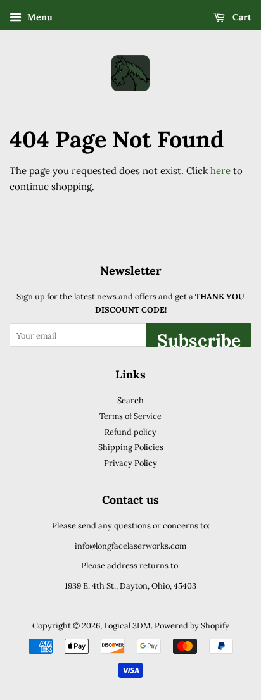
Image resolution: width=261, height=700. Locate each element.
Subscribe (199, 338)
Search (130, 400)
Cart (240, 17)
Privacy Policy (130, 463)
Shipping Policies (130, 447)
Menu (39, 17)
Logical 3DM (127, 625)
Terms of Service (130, 416)
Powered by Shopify (192, 625)
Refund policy (130, 432)
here (220, 171)
